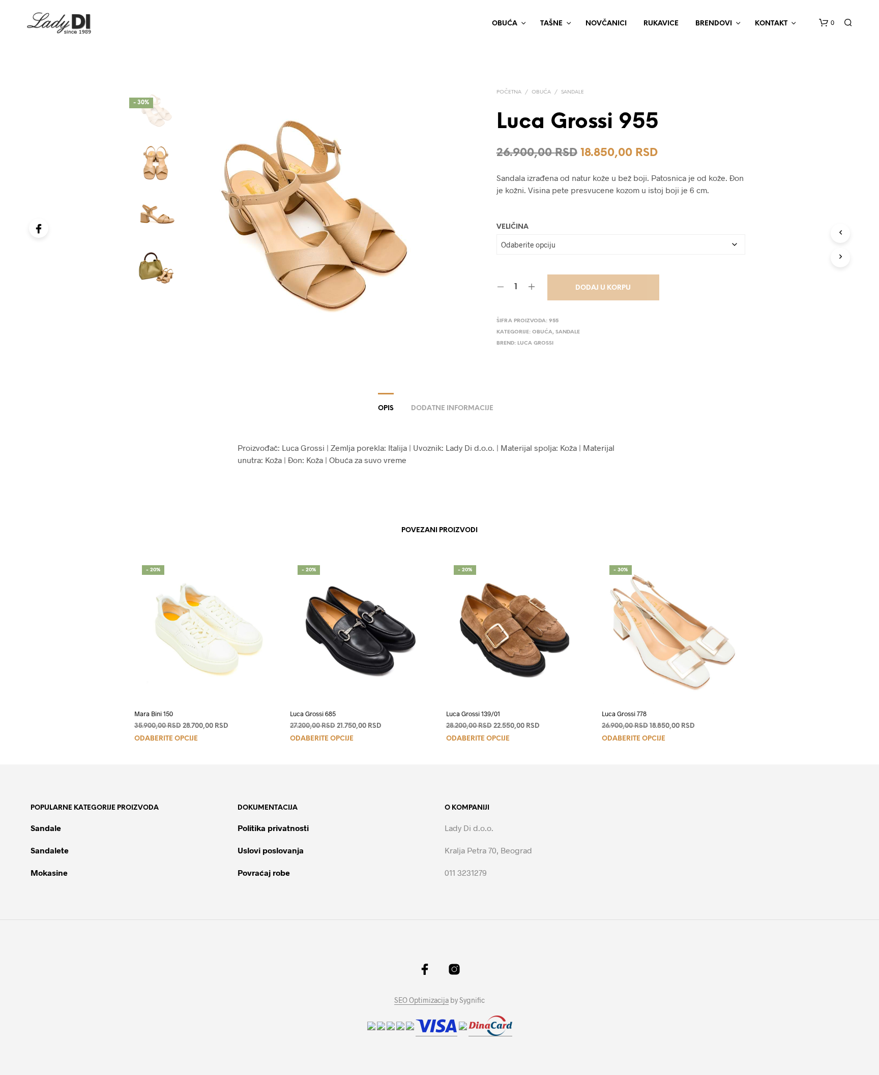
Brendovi (713, 23)
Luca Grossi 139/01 (473, 714)
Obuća (541, 92)
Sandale (572, 92)
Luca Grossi (535, 343)
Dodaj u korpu (603, 288)
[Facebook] (38, 228)
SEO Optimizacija (421, 1000)
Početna (508, 92)
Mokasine (49, 872)
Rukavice (661, 23)
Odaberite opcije (166, 738)
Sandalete (50, 850)
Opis (386, 408)
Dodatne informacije (452, 408)
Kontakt (771, 23)
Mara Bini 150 (153, 714)
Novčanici (606, 23)
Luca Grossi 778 (624, 714)
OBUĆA (504, 23)
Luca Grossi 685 (313, 714)
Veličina (512, 227)
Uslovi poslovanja (271, 850)
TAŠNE (551, 23)
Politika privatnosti (273, 828)
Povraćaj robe (264, 872)
